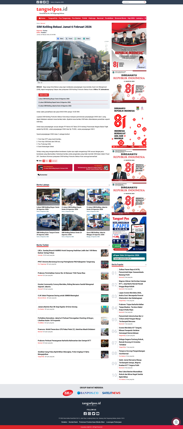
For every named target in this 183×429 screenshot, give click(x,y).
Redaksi (64, 422)
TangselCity (52, 18)
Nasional (100, 18)
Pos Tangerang (64, 18)
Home (43, 18)
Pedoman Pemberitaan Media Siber (92, 422)
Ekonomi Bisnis (120, 18)
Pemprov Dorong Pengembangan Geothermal (132, 352)
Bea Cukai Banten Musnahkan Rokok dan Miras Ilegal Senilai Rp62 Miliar (131, 374)
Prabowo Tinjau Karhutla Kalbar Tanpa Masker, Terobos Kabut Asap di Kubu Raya (131, 307)
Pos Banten (76, 18)
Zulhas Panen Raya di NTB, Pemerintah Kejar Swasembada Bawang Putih (131, 272)
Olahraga (92, 18)
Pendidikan (109, 18)
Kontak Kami (73, 422)
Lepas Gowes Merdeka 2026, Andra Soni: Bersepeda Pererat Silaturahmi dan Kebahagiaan (131, 295)
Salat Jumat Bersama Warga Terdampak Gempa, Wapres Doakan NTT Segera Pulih (130, 362)
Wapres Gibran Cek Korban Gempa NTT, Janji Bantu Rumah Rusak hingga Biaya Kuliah (132, 283)
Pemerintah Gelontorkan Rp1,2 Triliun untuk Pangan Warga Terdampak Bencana (131, 318)
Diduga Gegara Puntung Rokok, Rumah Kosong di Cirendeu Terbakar (131, 342)
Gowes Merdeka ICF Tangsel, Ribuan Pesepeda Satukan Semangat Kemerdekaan (130, 330)
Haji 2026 (131, 18)
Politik (84, 18)
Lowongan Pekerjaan (114, 422)
